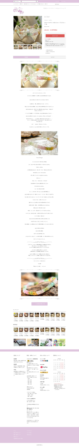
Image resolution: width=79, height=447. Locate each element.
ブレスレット (48, 16)
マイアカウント (29, 430)
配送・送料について (17, 434)
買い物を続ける (48, 53)
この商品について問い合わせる (50, 51)
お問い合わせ (57, 4)
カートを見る (48, 39)
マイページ (57, 1)
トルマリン (50, 20)
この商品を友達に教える (49, 50)
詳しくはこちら (29, 410)
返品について (47, 40)
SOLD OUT (55, 35)
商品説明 (26, 57)
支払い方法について (17, 432)
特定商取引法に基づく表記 (49, 41)
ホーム (45, 16)
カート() (63, 1)
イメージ (52, 57)
